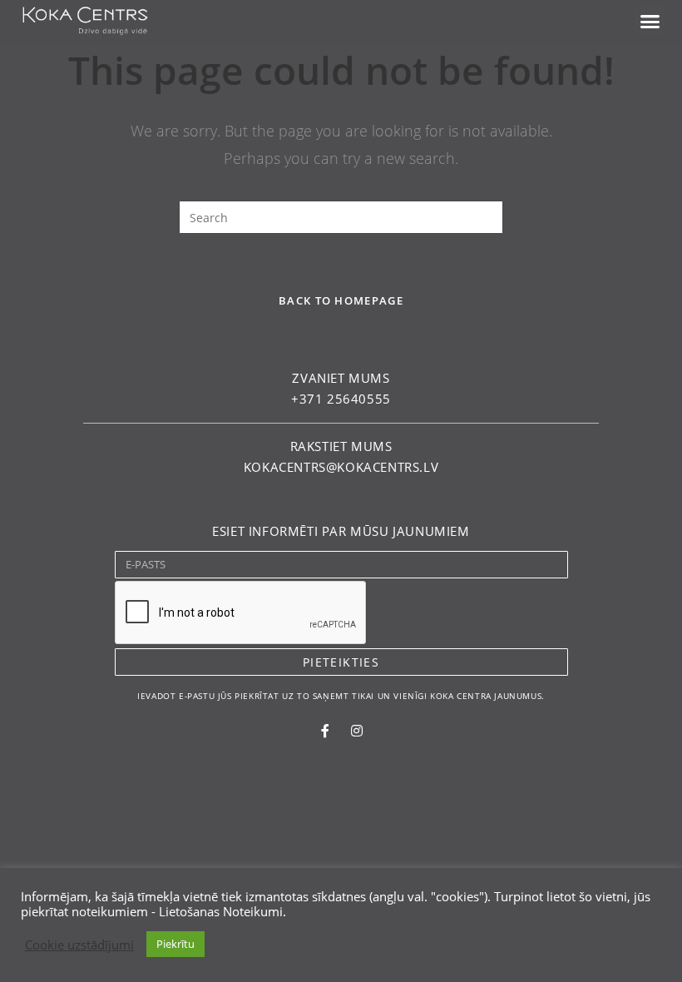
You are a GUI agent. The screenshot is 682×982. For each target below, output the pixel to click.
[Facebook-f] (325, 730)
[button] (650, 21)
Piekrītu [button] (175, 943)
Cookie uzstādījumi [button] (79, 944)
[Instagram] (356, 730)
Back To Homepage (341, 300)
